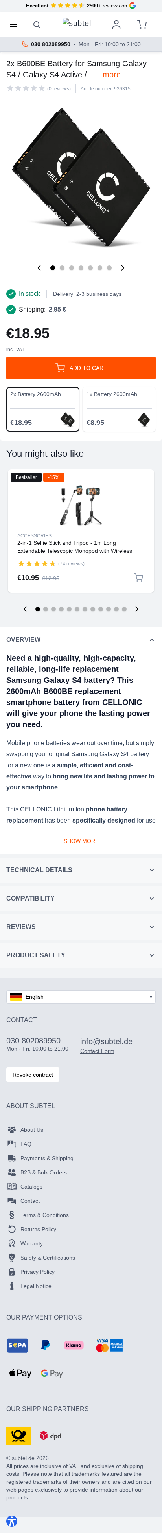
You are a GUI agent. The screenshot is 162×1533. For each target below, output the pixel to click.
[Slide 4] (61, 609)
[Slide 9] (101, 609)
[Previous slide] (25, 609)
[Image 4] (81, 268)
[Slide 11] (116, 609)
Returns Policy (38, 1229)
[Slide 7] (85, 609)
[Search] (37, 24)
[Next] (122, 268)
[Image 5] (90, 268)
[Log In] (116, 24)
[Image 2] (62, 268)
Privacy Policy (37, 1272)
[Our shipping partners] (18, 1435)
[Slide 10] (108, 609)
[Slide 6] (77, 609)
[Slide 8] (93, 609)
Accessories (34, 535)
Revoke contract (33, 1074)
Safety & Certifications (47, 1257)
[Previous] (39, 268)
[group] (26, 88)
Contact (30, 1201)
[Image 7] (109, 268)
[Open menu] (15, 24)
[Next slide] (136, 609)
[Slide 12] (124, 609)
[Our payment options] (17, 1345)
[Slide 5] (69, 609)
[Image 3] (71, 268)
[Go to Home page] (77, 22)
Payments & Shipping (47, 1158)
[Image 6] (100, 268)
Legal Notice (36, 1286)
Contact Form (97, 1051)
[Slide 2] (46, 609)
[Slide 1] (38, 609)
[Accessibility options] (11, 1521)
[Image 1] (52, 268)
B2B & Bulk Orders (43, 1172)
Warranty (31, 1243)
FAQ (25, 1144)
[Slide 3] (53, 609)
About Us (31, 1130)
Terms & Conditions (44, 1215)
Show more (81, 841)
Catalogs (31, 1186)
